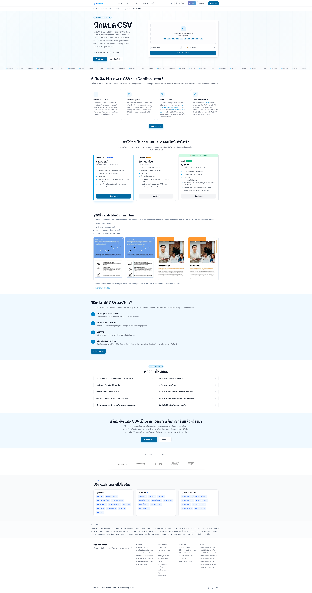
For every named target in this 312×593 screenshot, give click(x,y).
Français (186, 528)
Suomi (181, 528)
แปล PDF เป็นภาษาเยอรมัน (208, 553)
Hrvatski (209, 528)
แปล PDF (99, 496)
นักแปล (120, 3)
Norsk (171, 531)
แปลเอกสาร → (156, 126)
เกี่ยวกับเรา (96, 548)
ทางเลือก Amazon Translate (144, 558)
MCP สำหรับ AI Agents (186, 561)
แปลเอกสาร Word (111, 496)
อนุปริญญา (161, 567)
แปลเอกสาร (101, 59)
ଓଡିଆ (176, 531)
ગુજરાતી (193, 528)
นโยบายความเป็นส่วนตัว (125, 548)
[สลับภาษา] (183, 47)
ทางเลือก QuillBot (141, 564)
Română (214, 531)
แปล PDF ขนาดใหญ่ (103, 500)
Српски (123, 534)
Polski (186, 531)
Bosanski (130, 528)
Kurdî (134, 531)
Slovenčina (101, 534)
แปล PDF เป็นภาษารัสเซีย (208, 564)
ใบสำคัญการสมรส (163, 556)
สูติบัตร (160, 553)
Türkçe (170, 534)
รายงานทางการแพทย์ (164, 550)
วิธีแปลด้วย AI (183, 558)
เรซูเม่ (159, 573)
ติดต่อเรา (165, 439)
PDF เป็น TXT (156, 500)
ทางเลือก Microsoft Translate (145, 561)
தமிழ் (136, 534)
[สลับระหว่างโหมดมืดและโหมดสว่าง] (172, 3)
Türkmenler (155, 534)
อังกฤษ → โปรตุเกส (199, 504)
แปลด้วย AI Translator (185, 556)
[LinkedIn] (208, 588)
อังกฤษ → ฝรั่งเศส (200, 496)
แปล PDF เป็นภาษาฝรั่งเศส (208, 550)
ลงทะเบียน (213, 3)
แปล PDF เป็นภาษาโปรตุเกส (208, 556)
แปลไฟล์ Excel (101, 504)
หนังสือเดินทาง (162, 564)
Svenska (130, 534)
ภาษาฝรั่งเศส (166, 107)
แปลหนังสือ (100, 508)
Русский (93, 534)
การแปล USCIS (162, 547)
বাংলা (125, 528)
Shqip (117, 534)
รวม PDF (152, 496)
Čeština (137, 528)
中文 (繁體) (206, 534)
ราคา (137, 3)
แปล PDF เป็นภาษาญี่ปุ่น (207, 561)
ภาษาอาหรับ (174, 107)
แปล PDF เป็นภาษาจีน (207, 558)
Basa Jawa (114, 531)
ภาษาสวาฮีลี (175, 109)
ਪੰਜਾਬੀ (181, 531)
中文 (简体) (198, 534)
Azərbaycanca (109, 528)
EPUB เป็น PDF (144, 508)
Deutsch (149, 528)
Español (163, 528)
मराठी (145, 531)
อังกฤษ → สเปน (186, 496)
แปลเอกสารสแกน (118, 500)
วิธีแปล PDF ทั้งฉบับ (185, 553)
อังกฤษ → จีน (186, 504)
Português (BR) (194, 531)
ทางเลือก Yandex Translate (144, 556)
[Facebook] (212, 588)
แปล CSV (122, 508)
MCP (193, 3)
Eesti (169, 528)
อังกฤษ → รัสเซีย (187, 508)
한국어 (129, 531)
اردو (183, 534)
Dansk (143, 528)
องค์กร (153, 3)
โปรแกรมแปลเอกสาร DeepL (144, 553)
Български (118, 528)
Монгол (140, 531)
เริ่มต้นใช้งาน (113, 196)
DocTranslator (100, 544)
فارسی (175, 528)
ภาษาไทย (147, 534)
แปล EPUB (126, 504)
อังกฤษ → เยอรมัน (187, 500)
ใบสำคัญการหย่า (163, 558)
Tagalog (163, 534)
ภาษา (129, 3)
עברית (199, 528)
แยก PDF (161, 496)
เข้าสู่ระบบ (202, 3)
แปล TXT (99, 512)
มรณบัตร (160, 561)
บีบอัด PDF (142, 496)
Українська (177, 534)
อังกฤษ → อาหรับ (201, 500)
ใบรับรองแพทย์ (162, 575)
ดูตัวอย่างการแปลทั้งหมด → (102, 288)
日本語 (107, 531)
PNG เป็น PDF (143, 504)
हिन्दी (204, 528)
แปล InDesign (111, 508)
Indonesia (94, 531)
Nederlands (163, 531)
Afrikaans (94, 528)
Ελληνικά (157, 528)
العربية (101, 528)
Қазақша (122, 531)
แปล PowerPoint (114, 504)
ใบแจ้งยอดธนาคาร (163, 570)
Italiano (101, 531)
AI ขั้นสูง (207, 103)
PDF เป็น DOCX (144, 500)
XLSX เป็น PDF (155, 504)
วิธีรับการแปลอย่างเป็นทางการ (188, 550)
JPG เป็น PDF (168, 500)
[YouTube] (216, 588)
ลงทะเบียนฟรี (114, 59)
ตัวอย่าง (145, 3)
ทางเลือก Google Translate (144, 550)
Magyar (216, 528)
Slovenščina (110, 534)
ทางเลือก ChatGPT (142, 547)
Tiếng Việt (190, 534)
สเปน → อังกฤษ (200, 508)
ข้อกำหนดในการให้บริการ (109, 548)
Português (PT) (205, 531)
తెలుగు (141, 534)
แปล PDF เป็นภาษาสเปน (207, 547)
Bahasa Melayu (153, 531)
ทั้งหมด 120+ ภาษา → (207, 567)
